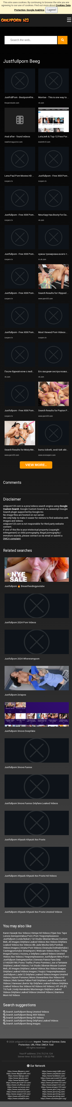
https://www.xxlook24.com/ (18, 1098)
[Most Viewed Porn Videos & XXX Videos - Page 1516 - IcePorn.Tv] (53, 327)
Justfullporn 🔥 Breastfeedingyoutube (25, 586)
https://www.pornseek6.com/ (53, 1080)
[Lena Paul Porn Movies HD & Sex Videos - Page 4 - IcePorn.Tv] (20, 170)
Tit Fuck (7, 989)
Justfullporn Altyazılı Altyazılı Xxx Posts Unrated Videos (33, 911)
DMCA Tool (47, 1044)
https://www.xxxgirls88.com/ (53, 1071)
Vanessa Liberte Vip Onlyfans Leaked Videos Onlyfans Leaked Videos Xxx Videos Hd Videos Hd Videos (35, 985)
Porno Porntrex (42, 962)
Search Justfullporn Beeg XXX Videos (25, 1014)
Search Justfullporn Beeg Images (22, 1023)
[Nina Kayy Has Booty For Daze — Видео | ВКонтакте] (53, 209)
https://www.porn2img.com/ (53, 1092)
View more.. (36, 465)
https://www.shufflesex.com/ (18, 1085)
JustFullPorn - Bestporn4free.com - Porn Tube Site (31, 97)
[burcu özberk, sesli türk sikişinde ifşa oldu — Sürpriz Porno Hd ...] (53, 444)
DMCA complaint (12, 538)
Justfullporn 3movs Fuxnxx (18, 767)
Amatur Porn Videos (30, 947)
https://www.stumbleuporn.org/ (53, 1098)
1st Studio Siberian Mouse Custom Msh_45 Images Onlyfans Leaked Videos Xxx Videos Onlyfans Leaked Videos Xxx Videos (35, 941)
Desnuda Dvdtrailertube (55, 947)
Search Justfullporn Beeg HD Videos (24, 1017)
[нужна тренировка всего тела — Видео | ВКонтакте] (53, 248)
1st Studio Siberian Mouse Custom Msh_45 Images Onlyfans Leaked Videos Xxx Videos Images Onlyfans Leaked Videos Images (34, 968)
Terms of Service (51, 1041)
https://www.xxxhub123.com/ (18, 1092)
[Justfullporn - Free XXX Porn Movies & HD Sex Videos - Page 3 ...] (20, 209)
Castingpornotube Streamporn (19, 950)
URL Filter (36, 1044)
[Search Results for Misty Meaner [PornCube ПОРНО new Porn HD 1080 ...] (20, 444)
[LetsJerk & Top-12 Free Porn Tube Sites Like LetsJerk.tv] (53, 131)
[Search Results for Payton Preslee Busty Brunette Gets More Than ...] (53, 405)
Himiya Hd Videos (40, 933)
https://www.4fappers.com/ (19, 1071)
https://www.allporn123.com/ (53, 1085)
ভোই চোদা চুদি (60, 986)
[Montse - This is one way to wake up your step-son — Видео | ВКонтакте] (53, 92)
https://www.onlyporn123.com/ (53, 1087)
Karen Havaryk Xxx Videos (16, 933)
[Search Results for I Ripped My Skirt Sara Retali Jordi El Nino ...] (53, 287)
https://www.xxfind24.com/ (18, 1096)
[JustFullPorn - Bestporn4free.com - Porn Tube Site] (20, 92)
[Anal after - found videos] (20, 131)
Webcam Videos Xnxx (48, 950)
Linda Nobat (23, 938)
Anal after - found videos (17, 136)
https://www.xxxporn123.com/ (18, 1094)
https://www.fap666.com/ (18, 1080)
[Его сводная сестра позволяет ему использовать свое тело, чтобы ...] (53, 366)
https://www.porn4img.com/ (53, 1096)
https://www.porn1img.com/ (53, 1089)
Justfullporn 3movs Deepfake (20, 731)
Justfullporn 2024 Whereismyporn (22, 658)
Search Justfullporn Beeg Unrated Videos (27, 1011)
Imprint (37, 1041)
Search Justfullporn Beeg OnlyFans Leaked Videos (31, 1020)
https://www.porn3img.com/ (53, 1094)
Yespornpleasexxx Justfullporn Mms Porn (46, 956)
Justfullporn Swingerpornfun (18, 959)
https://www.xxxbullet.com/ (18, 1089)
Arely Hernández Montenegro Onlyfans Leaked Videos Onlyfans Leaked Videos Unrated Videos (32, 991)
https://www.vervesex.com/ (18, 1087)
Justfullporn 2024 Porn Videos (20, 622)
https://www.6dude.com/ (18, 1078)
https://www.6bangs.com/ (18, 1076)
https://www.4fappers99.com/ (18, 1073)
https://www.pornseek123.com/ (53, 1078)
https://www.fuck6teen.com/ (53, 1076)
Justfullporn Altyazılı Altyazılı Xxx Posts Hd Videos (31, 875)
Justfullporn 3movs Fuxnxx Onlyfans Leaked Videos (31, 803)
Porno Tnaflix (25, 962)
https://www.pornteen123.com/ (53, 1083)
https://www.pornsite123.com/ (18, 1083)
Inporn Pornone (20, 977)
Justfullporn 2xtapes (15, 694)
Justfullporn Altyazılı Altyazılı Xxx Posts (25, 839)
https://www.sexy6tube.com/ (53, 1073)
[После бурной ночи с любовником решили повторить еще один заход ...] (20, 366)
